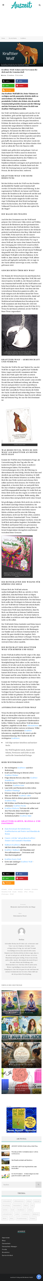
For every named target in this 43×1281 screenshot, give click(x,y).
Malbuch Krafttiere (12, 845)
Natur (4, 1218)
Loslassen (26, 1214)
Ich (32, 1205)
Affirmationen (32, 725)
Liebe (15, 892)
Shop (4, 1240)
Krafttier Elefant (11, 775)
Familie (4, 889)
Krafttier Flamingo (12, 790)
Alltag (29, 1201)
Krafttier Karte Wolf (13, 859)
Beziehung (6, 1205)
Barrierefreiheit (7, 1255)
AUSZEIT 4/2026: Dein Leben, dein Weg (25, 1146)
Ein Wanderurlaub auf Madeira (22, 1160)
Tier (26, 892)
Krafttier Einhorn (12, 808)
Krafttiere (11, 75)
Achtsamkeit (7, 1201)
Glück (26, 1205)
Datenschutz (6, 1243)
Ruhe (11, 1218)
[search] (39, 1185)
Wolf (12, 894)
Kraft (12, 1210)
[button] (8, 81)
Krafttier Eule (18, 785)
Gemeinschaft (18, 889)
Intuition (27, 889)
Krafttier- (9, 850)
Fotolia (4, 1249)
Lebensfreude (7, 1214)
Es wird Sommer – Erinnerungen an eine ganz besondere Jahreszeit (25, 1175)
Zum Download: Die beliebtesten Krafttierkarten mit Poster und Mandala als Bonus (22, 831)
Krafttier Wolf (26, 862)
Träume (32, 1218)
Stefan (4, 75)
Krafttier (28, 730)
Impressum (6, 1238)
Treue (32, 892)
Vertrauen (5, 894)
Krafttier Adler (25, 795)
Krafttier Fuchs (20, 806)
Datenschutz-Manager (9, 1246)
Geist (10, 889)
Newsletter (6, 1252)
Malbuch (16, 850)
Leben (30, 1210)
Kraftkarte (21, 1210)
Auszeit (36, 1201)
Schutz (21, 892)
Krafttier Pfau (10, 801)
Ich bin (5, 1210)
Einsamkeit (17, 1205)
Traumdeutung (22, 1218)
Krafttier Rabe (25, 816)
